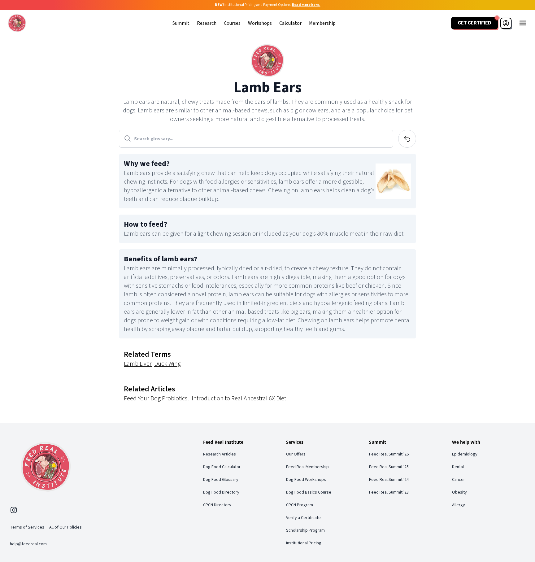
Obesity (459, 492)
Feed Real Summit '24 (389, 480)
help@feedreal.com (28, 544)
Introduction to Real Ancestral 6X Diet (239, 398)
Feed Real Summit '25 (389, 467)
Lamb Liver (138, 363)
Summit (180, 23)
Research (206, 23)
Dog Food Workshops (306, 480)
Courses (232, 23)
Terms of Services (27, 527)
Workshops (260, 23)
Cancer (458, 480)
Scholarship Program (305, 530)
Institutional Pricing (303, 543)
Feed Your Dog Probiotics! (156, 398)
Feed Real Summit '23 (389, 492)
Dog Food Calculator (222, 467)
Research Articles (219, 454)
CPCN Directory (217, 505)
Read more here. (306, 4)
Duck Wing (167, 363)
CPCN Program (299, 505)
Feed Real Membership (307, 467)
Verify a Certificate (303, 518)
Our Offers (296, 454)
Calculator (290, 23)
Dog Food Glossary (220, 480)
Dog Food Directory (221, 492)
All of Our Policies (65, 527)
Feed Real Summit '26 (389, 454)
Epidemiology (464, 454)
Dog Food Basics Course (308, 492)
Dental (458, 467)
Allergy (458, 505)
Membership (322, 23)
